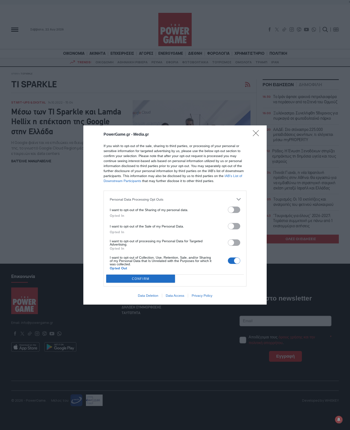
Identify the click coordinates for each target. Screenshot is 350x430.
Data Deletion (148, 295)
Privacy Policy (202, 295)
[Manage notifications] (339, 419)
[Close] (257, 134)
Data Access (175, 295)
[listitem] (175, 199)
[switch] (234, 210)
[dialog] (175, 215)
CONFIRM (141, 279)
